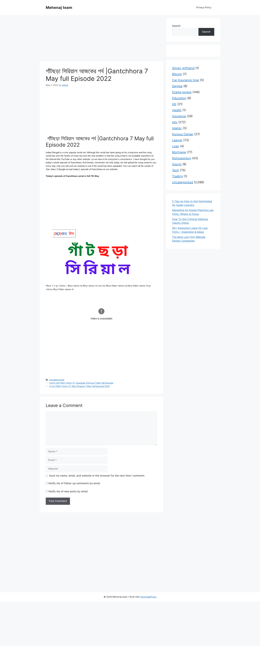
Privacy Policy (203, 7)
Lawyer (177, 140)
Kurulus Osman (182, 134)
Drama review (182, 92)
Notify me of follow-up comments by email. (74, 483)
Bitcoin (177, 74)
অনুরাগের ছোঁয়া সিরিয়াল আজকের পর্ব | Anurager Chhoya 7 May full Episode (81, 383)
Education (179, 98)
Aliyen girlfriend (183, 68)
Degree (177, 86)
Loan (175, 146)
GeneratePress (148, 596)
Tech (175, 170)
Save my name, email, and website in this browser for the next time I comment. (97, 475)
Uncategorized (56, 379)
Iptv (174, 122)
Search (176, 25)
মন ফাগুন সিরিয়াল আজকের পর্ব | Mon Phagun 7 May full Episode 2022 (79, 386)
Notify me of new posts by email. (68, 491)
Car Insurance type (185, 80)
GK (174, 104)
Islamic (177, 128)
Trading (177, 176)
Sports (176, 164)
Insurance (179, 116)
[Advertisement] (101, 39)
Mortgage (179, 152)
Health (176, 110)
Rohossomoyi (181, 158)
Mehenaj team (59, 7)
